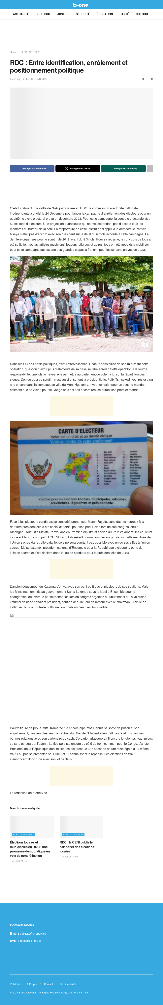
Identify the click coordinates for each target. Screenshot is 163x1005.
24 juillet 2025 (69, 856)
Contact (48, 984)
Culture (142, 14)
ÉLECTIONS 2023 (30, 52)
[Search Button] (151, 4)
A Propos (32, 984)
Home (13, 52)
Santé (124, 14)
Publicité (15, 984)
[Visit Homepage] (81, 5)
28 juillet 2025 (20, 861)
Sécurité (83, 14)
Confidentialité (68, 984)
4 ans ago (15, 79)
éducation (105, 14)
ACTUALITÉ (21, 14)
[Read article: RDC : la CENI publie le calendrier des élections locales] (81, 827)
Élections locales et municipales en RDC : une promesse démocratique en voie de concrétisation (30, 849)
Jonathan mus (80, 992)
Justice (63, 14)
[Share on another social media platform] (150, 168)
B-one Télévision (27, 992)
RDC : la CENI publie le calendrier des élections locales (77, 846)
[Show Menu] (11, 4)
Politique (43, 14)
